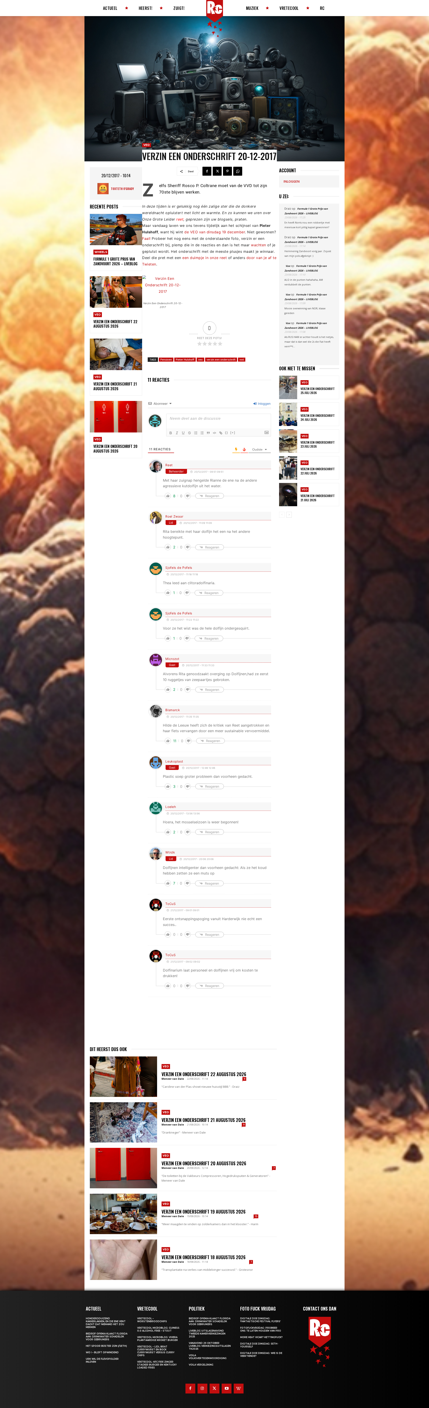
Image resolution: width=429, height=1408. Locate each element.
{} (226, 432)
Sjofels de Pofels (178, 567)
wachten (258, 245)
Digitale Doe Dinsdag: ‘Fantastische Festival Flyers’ (260, 1320)
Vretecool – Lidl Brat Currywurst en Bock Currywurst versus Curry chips (156, 1351)
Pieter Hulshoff (185, 359)
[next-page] (289, 515)
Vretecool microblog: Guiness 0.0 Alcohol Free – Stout (158, 1329)
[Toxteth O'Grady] (104, 188)
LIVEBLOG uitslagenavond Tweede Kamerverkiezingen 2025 (207, 1333)
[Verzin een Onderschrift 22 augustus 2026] (116, 292)
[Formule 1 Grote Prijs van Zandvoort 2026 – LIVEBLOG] (116, 229)
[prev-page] (282, 515)
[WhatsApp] (237, 171)
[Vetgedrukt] (171, 433)
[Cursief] (177, 433)
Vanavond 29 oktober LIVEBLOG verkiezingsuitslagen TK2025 (210, 1346)
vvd (242, 359)
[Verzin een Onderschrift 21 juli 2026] (288, 494)
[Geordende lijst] (196, 433)
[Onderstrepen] (183, 433)
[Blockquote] (208, 433)
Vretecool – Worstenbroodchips (152, 1320)
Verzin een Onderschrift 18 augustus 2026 (204, 1257)
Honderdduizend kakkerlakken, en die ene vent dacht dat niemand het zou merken (106, 1323)
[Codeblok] (214, 433)
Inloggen (264, 403)
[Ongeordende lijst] (202, 433)
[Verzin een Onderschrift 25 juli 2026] (288, 387)
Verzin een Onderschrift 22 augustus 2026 (115, 324)
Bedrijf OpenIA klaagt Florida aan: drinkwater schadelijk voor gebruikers (106, 1336)
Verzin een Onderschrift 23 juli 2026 (318, 444)
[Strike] (189, 433)
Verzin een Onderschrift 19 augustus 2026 (204, 1211)
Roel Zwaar (174, 516)
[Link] (221, 433)
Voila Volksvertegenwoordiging (208, 1357)
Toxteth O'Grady (122, 188)
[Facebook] (206, 171)
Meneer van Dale (173, 1078)
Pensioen (166, 359)
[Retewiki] (239, 1388)
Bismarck (172, 710)
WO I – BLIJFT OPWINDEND (102, 1352)
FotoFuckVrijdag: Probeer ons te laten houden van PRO (260, 1329)
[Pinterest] (227, 171)
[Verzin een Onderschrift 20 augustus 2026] (116, 416)
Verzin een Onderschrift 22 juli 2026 (318, 470)
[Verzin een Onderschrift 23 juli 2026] (288, 441)
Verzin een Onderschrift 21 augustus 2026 (115, 386)
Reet (169, 465)
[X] (217, 171)
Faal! (146, 238)
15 (256, 1216)
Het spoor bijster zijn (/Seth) (106, 1346)
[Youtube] (226, 1388)
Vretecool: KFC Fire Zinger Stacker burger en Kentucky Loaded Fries (157, 1364)
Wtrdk (170, 852)
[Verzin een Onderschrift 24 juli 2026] (288, 414)
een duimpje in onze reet (204, 257)
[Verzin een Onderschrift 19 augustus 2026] (123, 1214)
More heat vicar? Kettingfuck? (261, 1337)
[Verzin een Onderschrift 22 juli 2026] (288, 468)
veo (200, 359)
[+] (232, 432)
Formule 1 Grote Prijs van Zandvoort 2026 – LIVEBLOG (115, 261)
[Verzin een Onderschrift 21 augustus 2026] (116, 354)
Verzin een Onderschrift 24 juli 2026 (318, 417)
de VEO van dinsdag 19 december (214, 232)
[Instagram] (202, 1388)
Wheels (101, 252)
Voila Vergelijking (201, 1364)
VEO (98, 314)
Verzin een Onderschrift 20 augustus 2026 (115, 449)
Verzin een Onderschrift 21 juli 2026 (318, 497)
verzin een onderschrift (221, 359)
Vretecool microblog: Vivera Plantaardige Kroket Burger (157, 1339)
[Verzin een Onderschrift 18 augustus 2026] (123, 1259)
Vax (288, 266)
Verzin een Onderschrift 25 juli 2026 (318, 390)
